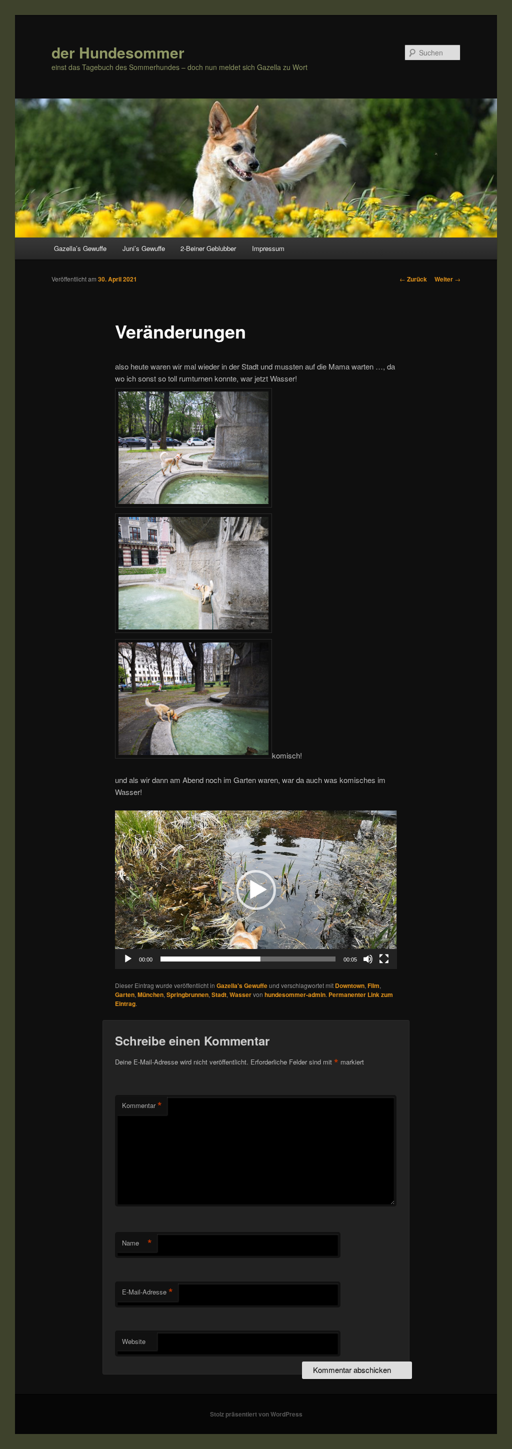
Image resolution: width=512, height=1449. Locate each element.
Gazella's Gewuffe (242, 985)
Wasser (241, 994)
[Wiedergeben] (128, 959)
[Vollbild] (384, 959)
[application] (255, 889)
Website (134, 1341)
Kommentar (142, 1106)
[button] (256, 890)
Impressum (268, 248)
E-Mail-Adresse (147, 1292)
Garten (124, 994)
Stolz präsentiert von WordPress (256, 1414)
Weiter (447, 279)
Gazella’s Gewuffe (80, 248)
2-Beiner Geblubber (208, 248)
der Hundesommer (118, 52)
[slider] (247, 959)
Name (137, 1243)
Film (374, 985)
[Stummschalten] (368, 959)
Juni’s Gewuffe (143, 248)
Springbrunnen (187, 994)
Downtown (349, 985)
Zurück (413, 279)
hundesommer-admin (295, 994)
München (151, 994)
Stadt (219, 994)
